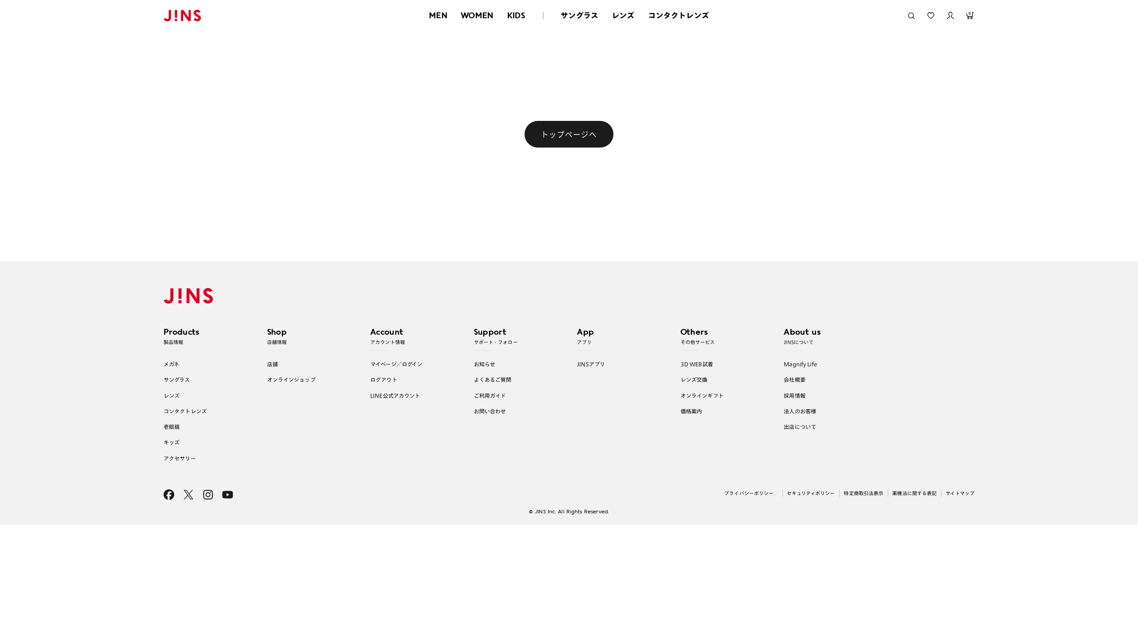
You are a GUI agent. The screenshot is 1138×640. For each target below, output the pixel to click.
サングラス (579, 15)
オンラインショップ (291, 379)
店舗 (272, 364)
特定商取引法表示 (863, 493)
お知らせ (485, 364)
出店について (800, 426)
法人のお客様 (800, 411)
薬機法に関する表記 (914, 493)
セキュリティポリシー (811, 493)
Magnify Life (800, 364)
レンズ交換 (694, 379)
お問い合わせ (490, 411)
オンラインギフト (702, 395)
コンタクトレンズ (678, 15)
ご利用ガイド (490, 395)
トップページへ (569, 134)
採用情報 (794, 395)
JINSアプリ (591, 364)
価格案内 (691, 411)
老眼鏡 (172, 426)
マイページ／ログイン (396, 364)
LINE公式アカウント (395, 395)
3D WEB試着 (697, 364)
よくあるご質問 (493, 379)
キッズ (172, 442)
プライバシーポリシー (748, 493)
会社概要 (794, 379)
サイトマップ (960, 493)
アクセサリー (180, 458)
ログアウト (383, 379)
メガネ (171, 364)
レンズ (623, 15)
